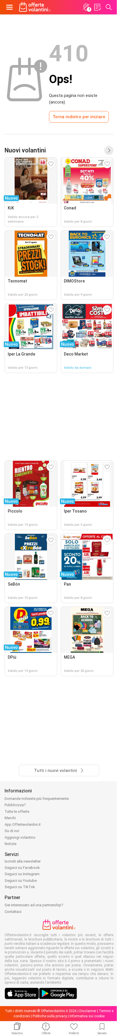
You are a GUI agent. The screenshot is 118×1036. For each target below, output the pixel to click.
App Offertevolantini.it (23, 824)
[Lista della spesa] (97, 7)
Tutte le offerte (17, 811)
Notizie (10, 844)
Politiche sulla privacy (50, 1016)
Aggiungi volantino (20, 837)
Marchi (10, 818)
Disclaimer (87, 1011)
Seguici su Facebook (22, 867)
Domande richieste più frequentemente (37, 798)
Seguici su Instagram (22, 874)
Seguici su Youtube (21, 880)
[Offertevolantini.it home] (35, 7)
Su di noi (12, 831)
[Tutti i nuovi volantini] (108, 150)
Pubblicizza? (15, 805)
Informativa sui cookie (87, 1016)
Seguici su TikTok (20, 887)
